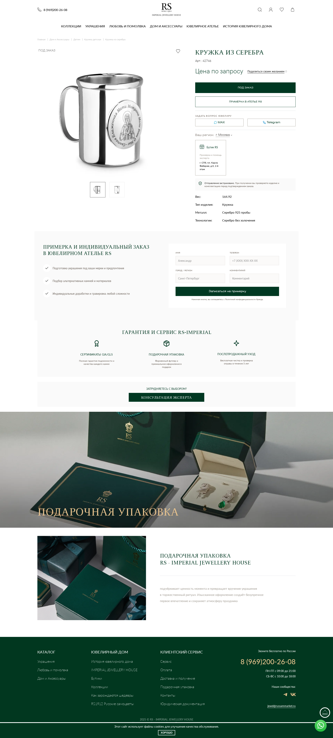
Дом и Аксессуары (166, 26)
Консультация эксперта (166, 397)
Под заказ (245, 88)
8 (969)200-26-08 (55, 10)
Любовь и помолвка (127, 26)
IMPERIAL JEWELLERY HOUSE (114, 670)
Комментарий (237, 270)
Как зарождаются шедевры (112, 695)
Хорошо (166, 732)
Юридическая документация (182, 703)
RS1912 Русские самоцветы (112, 703)
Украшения (95, 26)
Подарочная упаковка (177, 686)
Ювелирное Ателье (203, 26)
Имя (178, 252)
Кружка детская (92, 39)
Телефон (234, 252)
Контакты (167, 695)
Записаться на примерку (227, 291)
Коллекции (71, 26)
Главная (41, 39)
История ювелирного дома (247, 26)
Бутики (96, 678)
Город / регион (184, 270)
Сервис (166, 661)
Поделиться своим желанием (265, 71)
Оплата (166, 670)
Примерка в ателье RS (245, 102)
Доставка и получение (177, 678)
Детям (76, 39)
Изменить (231, 135)
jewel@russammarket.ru (281, 706)
